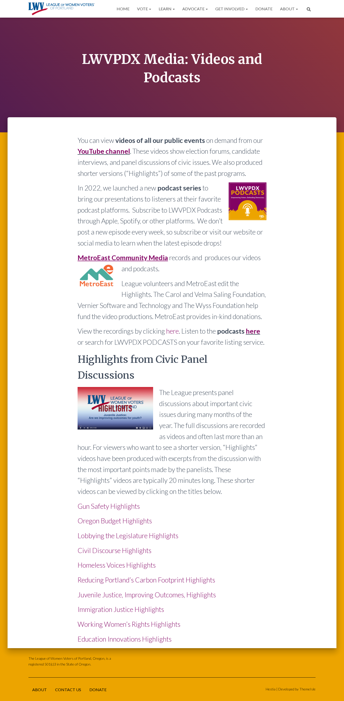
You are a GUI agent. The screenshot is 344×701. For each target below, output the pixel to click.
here (172, 331)
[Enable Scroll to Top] (334, 691)
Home (123, 8)
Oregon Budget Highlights (115, 521)
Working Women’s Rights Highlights (129, 624)
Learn (165, 8)
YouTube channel (104, 151)
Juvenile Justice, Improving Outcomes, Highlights (147, 595)
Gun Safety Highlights (109, 506)
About (287, 8)
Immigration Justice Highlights (121, 609)
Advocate (193, 8)
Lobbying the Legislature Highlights (128, 535)
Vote (143, 8)
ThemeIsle (307, 689)
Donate (263, 8)
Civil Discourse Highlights (114, 550)
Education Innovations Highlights (124, 639)
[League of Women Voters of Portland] (61, 9)
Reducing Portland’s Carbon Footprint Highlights (146, 580)
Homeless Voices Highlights (117, 565)
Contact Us (68, 689)
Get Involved (230, 8)
